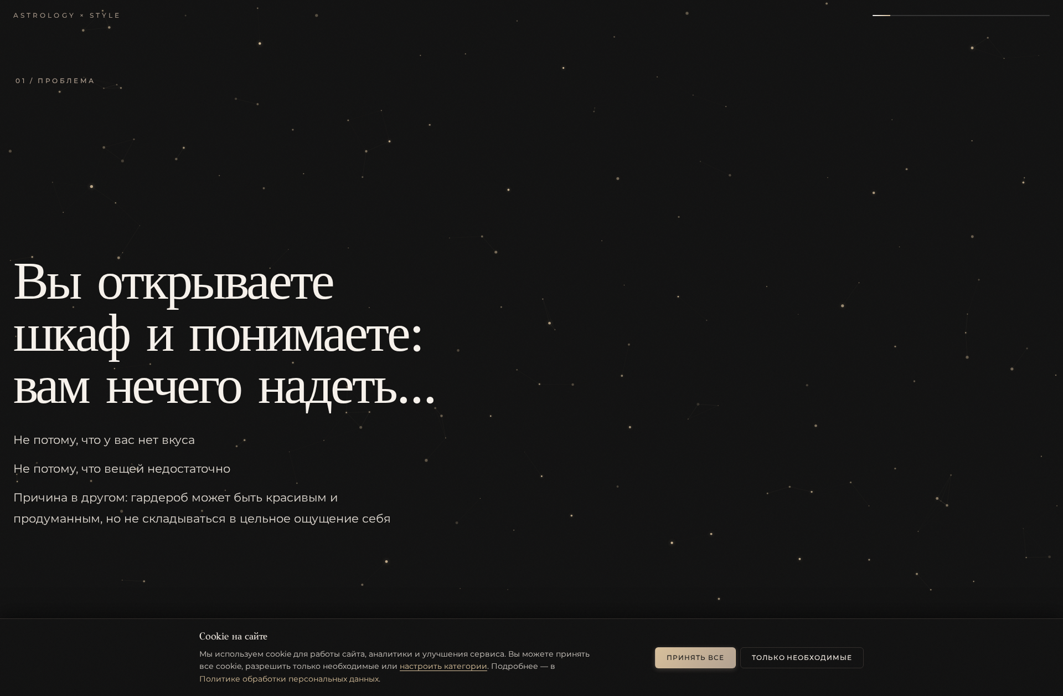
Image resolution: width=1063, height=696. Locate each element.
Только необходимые (802, 657)
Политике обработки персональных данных (289, 679)
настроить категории (443, 666)
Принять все (695, 657)
